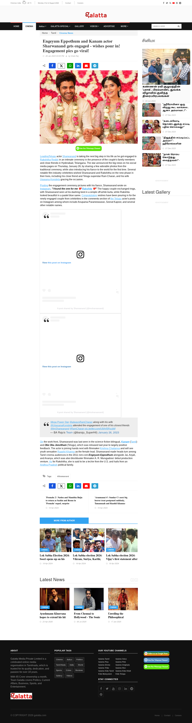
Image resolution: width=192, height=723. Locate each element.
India (72, 664)
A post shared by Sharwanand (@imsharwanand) (80, 308)
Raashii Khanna (66, 451)
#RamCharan (77, 428)
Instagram (45, 188)
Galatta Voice (121, 659)
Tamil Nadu (61, 664)
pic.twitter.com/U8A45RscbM (100, 428)
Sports (59, 670)
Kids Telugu (120, 674)
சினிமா (42, 26)
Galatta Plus (103, 662)
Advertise (109, 26)
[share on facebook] (52, 65)
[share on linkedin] (78, 65)
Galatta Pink (121, 662)
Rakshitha (45, 159)
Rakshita (87, 188)
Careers (80, 3)
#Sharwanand (63, 476)
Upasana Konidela (50, 179)
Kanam (125, 441)
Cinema (29, 26)
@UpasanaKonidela (61, 425)
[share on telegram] (95, 65)
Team (69, 432)
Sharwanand (69, 156)
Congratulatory (89, 195)
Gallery (79, 26)
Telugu (52, 156)
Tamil (53, 32)
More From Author (64, 520)
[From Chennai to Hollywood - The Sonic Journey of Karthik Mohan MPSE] (89, 598)
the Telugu (116, 198)
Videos (94, 26)
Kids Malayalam (105, 674)
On (41, 441)
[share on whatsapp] (70, 65)
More (124, 26)
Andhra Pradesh (48, 465)
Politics (79, 659)
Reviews (79, 670)
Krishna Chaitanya (110, 448)
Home (16, 26)
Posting (44, 185)
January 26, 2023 (108, 432)
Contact (68, 3)
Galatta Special (60, 26)
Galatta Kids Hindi (123, 671)
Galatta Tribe (103, 668)
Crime (68, 670)
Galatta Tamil (103, 659)
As (50, 461)
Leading (44, 156)
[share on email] (86, 65)
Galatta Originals (123, 665)
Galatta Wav (121, 668)
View (44, 262)
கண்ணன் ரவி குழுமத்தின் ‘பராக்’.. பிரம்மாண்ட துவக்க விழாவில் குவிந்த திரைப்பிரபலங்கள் (161, 91)
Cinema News (66, 33)
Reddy (54, 159)
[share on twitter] (61, 66)
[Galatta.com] (96, 13)
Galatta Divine (104, 665)
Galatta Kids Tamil (106, 671)
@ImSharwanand (60, 428)
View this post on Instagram (56, 366)
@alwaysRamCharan (81, 422)
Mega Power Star (60, 422)
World (80, 664)
